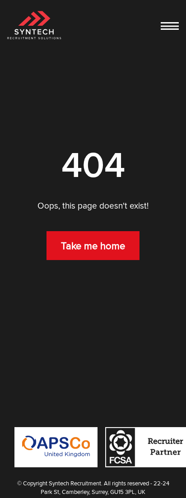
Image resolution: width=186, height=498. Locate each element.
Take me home (93, 245)
